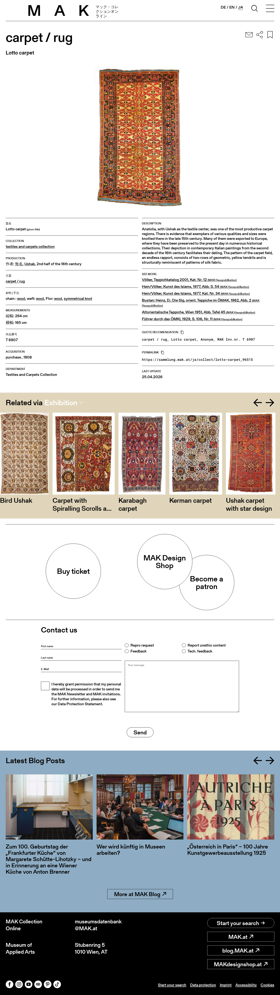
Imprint (226, 985)
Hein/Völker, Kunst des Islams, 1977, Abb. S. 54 (195, 286)
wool (21, 298)
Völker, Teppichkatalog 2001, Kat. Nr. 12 (189, 279)
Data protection (203, 985)
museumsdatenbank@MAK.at (98, 925)
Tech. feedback (200, 651)
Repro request (142, 645)
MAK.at (237, 937)
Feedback (138, 651)
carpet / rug (15, 281)
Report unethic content (207, 645)
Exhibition (61, 402)
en (232, 7)
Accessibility (246, 985)
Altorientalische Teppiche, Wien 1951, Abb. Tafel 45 (198, 312)
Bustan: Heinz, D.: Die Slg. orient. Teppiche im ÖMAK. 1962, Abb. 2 (200, 302)
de (223, 7)
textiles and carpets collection (30, 246)
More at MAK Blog (137, 894)
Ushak (29, 264)
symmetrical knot (78, 298)
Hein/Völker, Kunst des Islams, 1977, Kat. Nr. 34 (196, 293)
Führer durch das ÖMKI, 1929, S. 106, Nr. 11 (192, 319)
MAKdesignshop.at (238, 964)
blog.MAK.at (238, 950)
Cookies (267, 985)
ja (240, 7)
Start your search (238, 923)
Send (140, 732)
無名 (19, 264)
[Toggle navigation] (270, 9)
